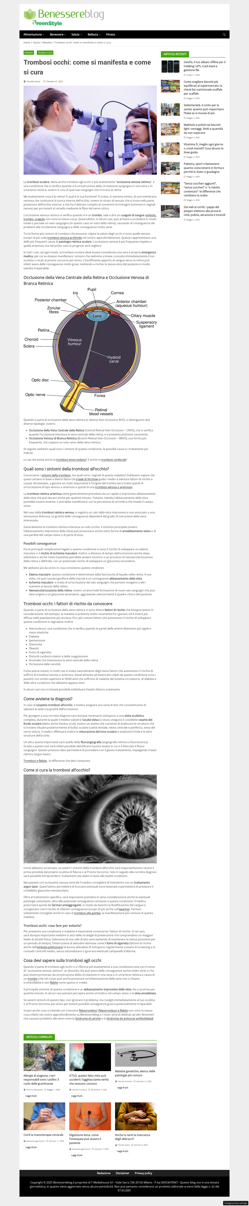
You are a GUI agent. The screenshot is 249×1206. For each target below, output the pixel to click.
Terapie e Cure (45, 52)
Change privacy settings (235, 1203)
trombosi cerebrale (113, 460)
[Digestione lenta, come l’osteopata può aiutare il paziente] (90, 1116)
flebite (54, 982)
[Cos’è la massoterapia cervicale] (44, 1116)
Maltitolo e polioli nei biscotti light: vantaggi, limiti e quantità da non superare (203, 129)
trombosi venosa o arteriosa (113, 487)
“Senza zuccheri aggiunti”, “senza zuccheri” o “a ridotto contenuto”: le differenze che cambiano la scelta (202, 189)
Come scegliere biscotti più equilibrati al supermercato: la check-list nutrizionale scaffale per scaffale (203, 87)
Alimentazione (33, 34)
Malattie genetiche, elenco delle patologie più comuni (135, 1073)
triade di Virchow (87, 479)
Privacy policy (143, 1173)
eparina (124, 909)
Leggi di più (31, 1095)
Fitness (110, 34)
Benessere (56, 34)
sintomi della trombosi (56, 475)
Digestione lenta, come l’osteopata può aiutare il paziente (85, 1139)
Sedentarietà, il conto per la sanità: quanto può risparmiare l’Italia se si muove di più (204, 109)
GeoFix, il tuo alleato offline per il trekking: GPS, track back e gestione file (204, 66)
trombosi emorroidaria (71, 460)
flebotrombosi (88, 1010)
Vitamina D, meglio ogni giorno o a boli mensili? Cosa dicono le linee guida (203, 148)
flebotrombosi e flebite (113, 1010)
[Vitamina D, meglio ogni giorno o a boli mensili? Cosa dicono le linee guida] (170, 148)
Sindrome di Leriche (88, 1018)
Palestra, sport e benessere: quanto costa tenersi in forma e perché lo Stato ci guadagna (204, 168)
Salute (75, 34)
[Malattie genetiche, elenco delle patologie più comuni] (136, 1055)
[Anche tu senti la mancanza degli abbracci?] (136, 1116)
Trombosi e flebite (35, 761)
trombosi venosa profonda (64, 238)
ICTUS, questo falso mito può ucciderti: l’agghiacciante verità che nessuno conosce (89, 1079)
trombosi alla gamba (87, 913)
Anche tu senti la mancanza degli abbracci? (132, 1137)
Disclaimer (122, 1173)
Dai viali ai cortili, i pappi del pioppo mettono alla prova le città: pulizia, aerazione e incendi (204, 211)
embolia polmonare (49, 947)
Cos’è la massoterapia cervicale (43, 1135)
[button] (224, 34)
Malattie (29, 52)
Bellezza (93, 34)
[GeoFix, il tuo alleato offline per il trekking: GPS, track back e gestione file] (170, 66)
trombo (32, 979)
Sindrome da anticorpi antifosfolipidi (130, 1018)
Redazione (103, 1173)
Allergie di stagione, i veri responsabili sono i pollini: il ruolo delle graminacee (41, 1079)
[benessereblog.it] (64, 17)
